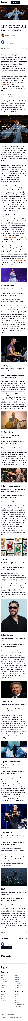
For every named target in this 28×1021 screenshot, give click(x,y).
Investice (3, 975)
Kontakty (17, 1002)
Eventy (16, 994)
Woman (17, 979)
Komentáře (17, 977)
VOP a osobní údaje (19, 1004)
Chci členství (16, 2)
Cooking (3, 985)
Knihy (2, 998)
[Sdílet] (24, 48)
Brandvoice (17, 987)
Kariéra (16, 1000)
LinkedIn (16, 1017)
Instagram (11, 1017)
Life (2, 983)
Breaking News (18, 985)
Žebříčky (3, 987)
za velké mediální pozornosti (17, 260)
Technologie (4, 981)
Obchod (3, 996)
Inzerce (16, 998)
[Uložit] (26, 48)
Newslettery (17, 983)
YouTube (21, 1017)
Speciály (17, 975)
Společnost (3, 979)
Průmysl (3, 977)
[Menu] (25, 2)
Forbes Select (4, 1000)
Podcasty (17, 981)
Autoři (2, 994)
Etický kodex (18, 1006)
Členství (17, 996)
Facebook (3, 1017)
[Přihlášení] (22, 2)
